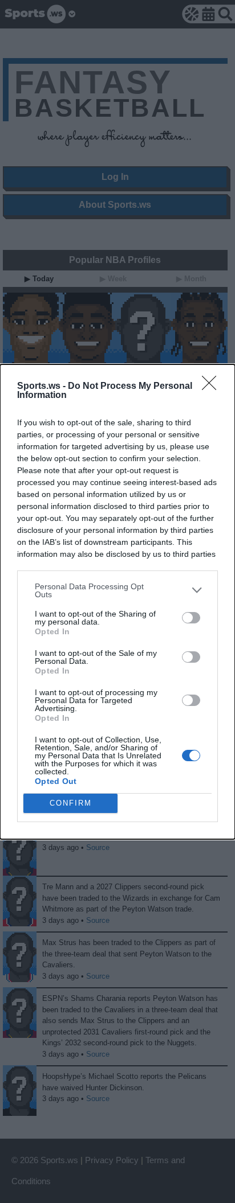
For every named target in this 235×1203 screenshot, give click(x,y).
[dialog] (117, 601)
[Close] (213, 386)
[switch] (191, 617)
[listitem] (117, 590)
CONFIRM (71, 803)
